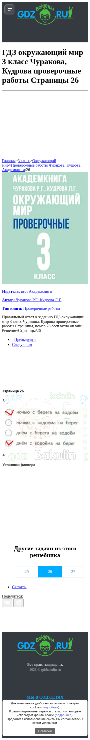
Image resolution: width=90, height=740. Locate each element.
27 (73, 571)
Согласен (45, 731)
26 (28, 170)
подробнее (50, 707)
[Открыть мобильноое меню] (9, 10)
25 (27, 571)
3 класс (24, 161)
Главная (9, 161)
